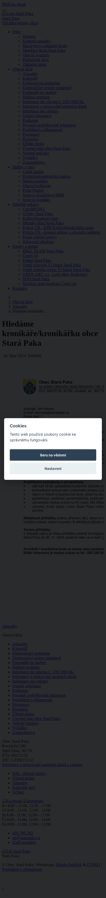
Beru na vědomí (53, 455)
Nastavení (53, 468)
